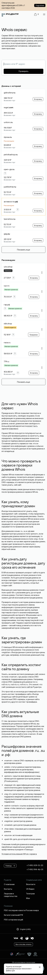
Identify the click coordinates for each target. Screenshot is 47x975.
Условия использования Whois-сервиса (19, 854)
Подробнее (40, 5)
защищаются (7, 524)
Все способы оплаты (23, 944)
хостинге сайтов (25, 687)
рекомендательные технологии (18, 969)
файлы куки (10, 970)
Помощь (28, 849)
